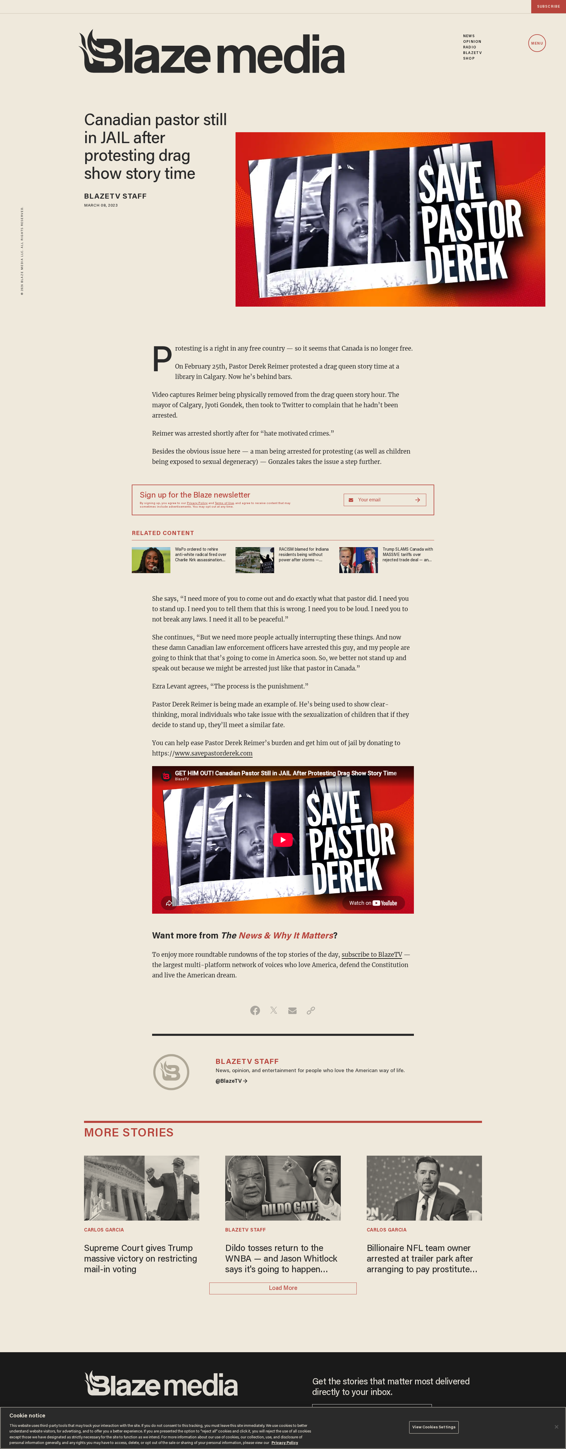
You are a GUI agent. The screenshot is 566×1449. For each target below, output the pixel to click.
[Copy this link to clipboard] (311, 1010)
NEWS (469, 36)
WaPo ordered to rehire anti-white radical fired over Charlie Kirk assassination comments (200, 555)
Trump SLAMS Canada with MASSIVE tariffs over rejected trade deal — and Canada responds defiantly (408, 555)
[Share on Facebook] (255, 1010)
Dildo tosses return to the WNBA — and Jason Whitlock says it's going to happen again (281, 1259)
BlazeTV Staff (115, 197)
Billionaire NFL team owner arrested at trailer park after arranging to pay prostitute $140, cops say (420, 1259)
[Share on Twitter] (274, 1010)
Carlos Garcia (104, 1230)
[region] (283, 1428)
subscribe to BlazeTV (372, 954)
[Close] (556, 1426)
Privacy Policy (197, 503)
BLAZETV (472, 53)
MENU (537, 43)
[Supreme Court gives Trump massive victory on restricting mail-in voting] (141, 1187)
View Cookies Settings (434, 1427)
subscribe (548, 7)
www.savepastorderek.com (214, 753)
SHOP (469, 58)
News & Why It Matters (285, 936)
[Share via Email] (292, 1010)
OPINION (472, 42)
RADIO (469, 47)
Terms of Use (224, 503)
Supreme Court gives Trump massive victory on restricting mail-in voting (140, 1259)
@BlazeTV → (231, 1081)
